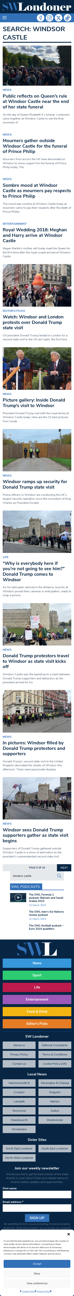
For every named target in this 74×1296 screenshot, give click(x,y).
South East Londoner (54, 1149)
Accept (37, 1264)
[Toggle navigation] (4, 17)
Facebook (40, 18)
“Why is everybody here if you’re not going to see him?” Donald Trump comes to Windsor (34, 571)
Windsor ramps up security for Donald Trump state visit (35, 484)
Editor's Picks (14, 311)
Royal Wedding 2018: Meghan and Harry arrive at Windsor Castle (35, 235)
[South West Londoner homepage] (37, 7)
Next (64, 868)
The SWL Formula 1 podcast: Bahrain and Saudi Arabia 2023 (46, 898)
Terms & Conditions (55, 1054)
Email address (13, 1202)
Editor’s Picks (37, 1023)
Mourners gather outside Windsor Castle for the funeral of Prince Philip (35, 146)
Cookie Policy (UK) (55, 1064)
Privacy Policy (43, 1291)
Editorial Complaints (55, 1045)
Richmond (19, 1111)
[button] (68, 1234)
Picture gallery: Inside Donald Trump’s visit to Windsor (34, 403)
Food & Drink (37, 1011)
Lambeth (19, 1102)
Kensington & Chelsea (55, 1083)
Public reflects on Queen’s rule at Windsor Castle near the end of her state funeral (36, 101)
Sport (37, 975)
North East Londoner (19, 1149)
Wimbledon (19, 1129)
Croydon (19, 1092)
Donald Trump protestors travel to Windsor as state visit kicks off (36, 661)
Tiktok (67, 18)
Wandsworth (19, 1120)
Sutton (55, 1111)
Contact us (19, 1064)
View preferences (37, 1283)
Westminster (55, 1120)
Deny (37, 1273)
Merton (54, 1102)
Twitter (58, 18)
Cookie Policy (28, 1291)
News (7, 90)
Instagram (49, 18)
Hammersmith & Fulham (19, 1084)
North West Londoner (19, 1158)
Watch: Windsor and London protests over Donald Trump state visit (33, 322)
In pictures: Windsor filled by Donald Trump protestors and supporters (34, 748)
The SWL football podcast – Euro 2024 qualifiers (46, 927)
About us (19, 1045)
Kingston (55, 1092)
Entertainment (15, 224)
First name (10, 1188)
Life (5, 557)
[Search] (59, 876)
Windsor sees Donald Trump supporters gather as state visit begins (35, 835)
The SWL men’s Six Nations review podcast (46, 913)
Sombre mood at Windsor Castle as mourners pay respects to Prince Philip (37, 190)
